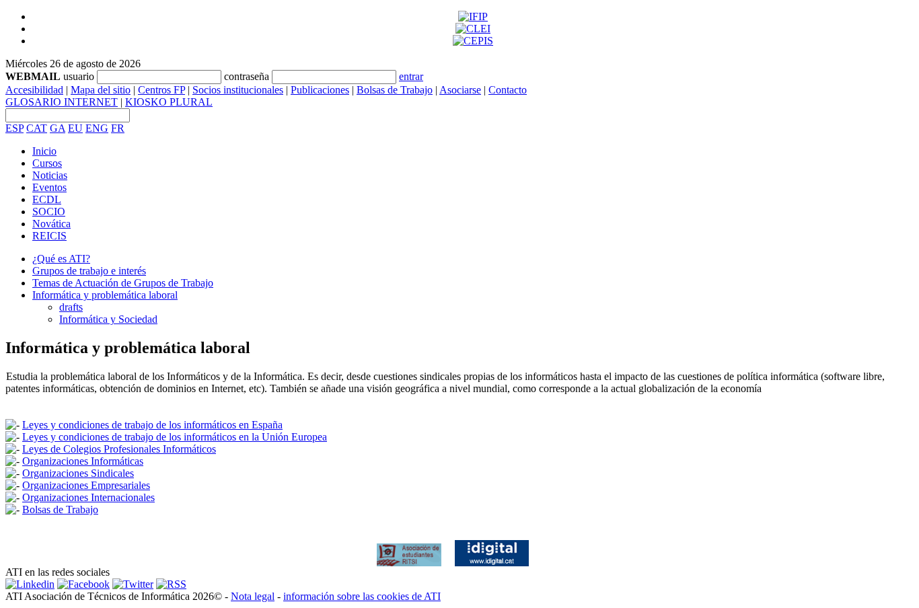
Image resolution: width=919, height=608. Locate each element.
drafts (71, 307)
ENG (96, 128)
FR (117, 128)
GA (57, 128)
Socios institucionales (237, 90)
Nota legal (252, 596)
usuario (78, 76)
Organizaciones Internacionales (88, 497)
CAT (36, 128)
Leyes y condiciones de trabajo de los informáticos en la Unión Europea (174, 437)
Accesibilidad (34, 90)
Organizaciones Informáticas (82, 461)
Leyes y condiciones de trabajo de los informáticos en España (152, 424)
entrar (411, 76)
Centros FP (161, 90)
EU (75, 128)
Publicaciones (320, 90)
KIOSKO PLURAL (169, 102)
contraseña (246, 76)
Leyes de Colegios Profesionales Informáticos (119, 449)
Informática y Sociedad (108, 319)
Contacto (507, 90)
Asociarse (460, 90)
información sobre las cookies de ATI (362, 596)
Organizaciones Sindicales (78, 473)
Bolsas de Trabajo (395, 90)
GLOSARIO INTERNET (61, 102)
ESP (14, 128)
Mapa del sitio (101, 90)
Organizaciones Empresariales (86, 485)
